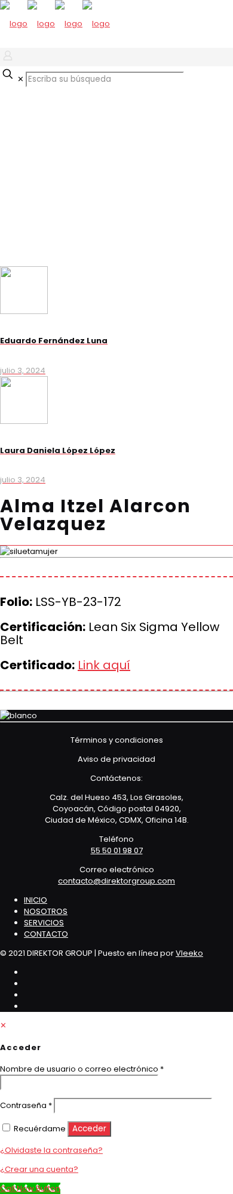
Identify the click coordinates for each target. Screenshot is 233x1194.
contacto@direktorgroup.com (116, 881)
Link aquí (104, 665)
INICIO (35, 900)
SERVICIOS (44, 922)
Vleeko (189, 953)
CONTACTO (46, 934)
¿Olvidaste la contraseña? (51, 1150)
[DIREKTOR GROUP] (55, 23)
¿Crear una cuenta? (39, 1169)
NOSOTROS (46, 911)
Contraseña (26, 1105)
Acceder (89, 1128)
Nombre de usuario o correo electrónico (82, 1069)
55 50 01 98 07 (117, 850)
